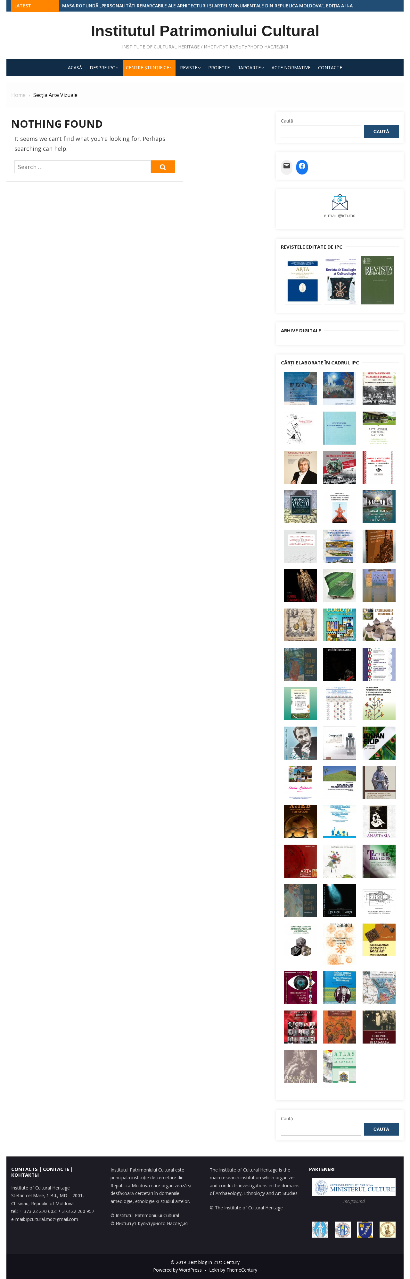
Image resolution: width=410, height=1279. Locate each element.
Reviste (188, 67)
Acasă (75, 67)
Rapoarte (249, 67)
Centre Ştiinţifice (147, 67)
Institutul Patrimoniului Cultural (205, 30)
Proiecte (219, 67)
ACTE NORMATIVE (291, 67)
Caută (287, 121)
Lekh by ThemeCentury (233, 1270)
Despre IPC (102, 67)
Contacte (330, 67)
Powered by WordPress (177, 1270)
